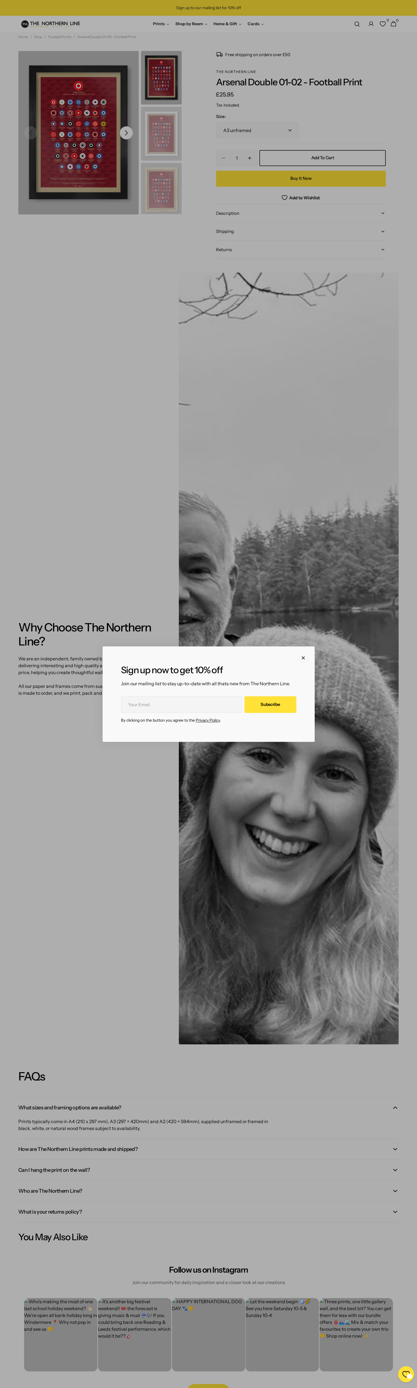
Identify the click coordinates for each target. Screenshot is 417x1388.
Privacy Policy (208, 720)
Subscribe (270, 704)
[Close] (303, 657)
